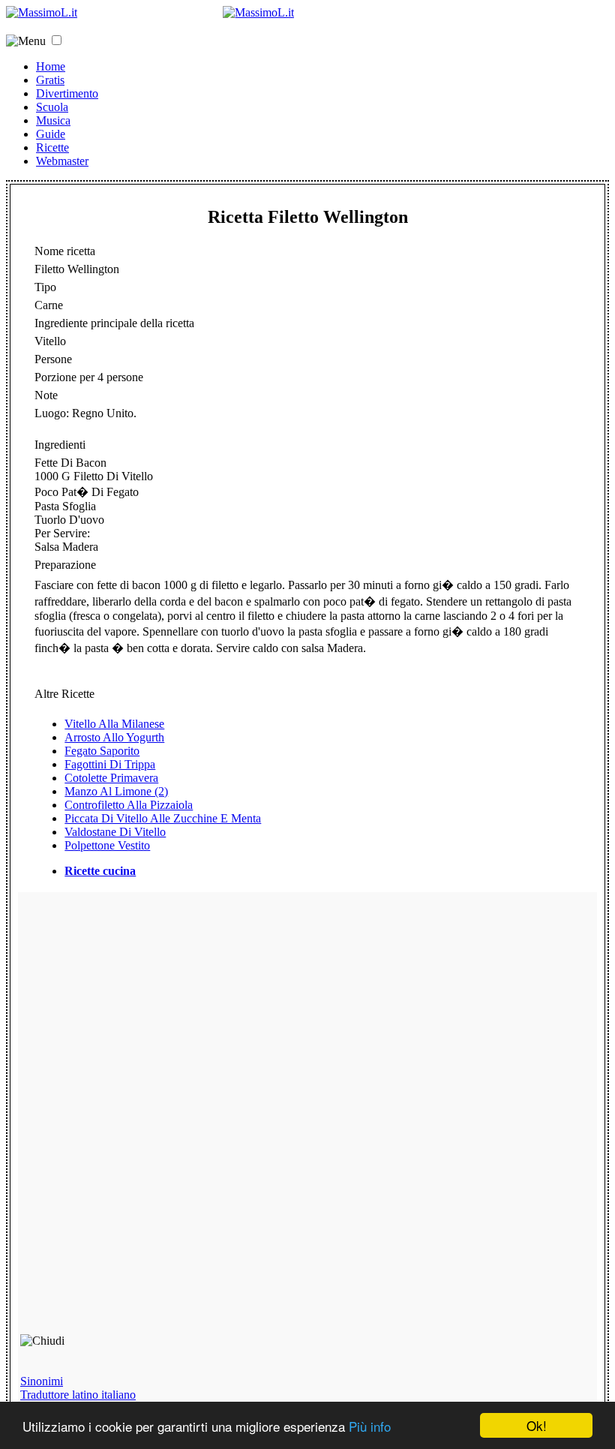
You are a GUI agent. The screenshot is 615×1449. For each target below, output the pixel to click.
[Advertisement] (128, 1119)
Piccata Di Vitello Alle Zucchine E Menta (162, 818)
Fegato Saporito (102, 750)
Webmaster (62, 161)
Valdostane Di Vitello (115, 831)
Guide (50, 134)
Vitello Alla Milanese (114, 723)
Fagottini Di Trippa (109, 764)
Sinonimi (41, 1381)
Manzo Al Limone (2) (116, 791)
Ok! (536, 1425)
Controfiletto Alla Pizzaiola (128, 804)
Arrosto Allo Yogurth (114, 737)
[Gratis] (258, 12)
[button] (57, 40)
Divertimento (67, 93)
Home (50, 66)
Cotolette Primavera (111, 777)
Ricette (52, 147)
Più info (370, 1426)
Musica (53, 120)
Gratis (50, 80)
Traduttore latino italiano (78, 1394)
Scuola (52, 107)
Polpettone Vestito (107, 845)
